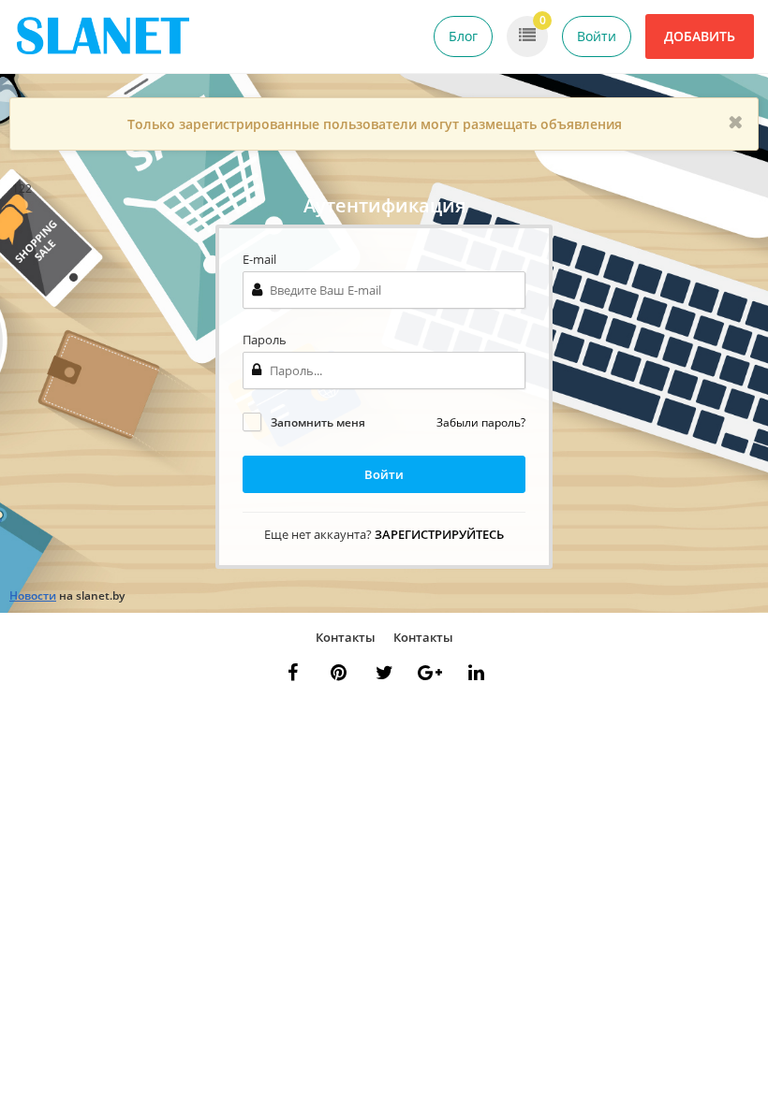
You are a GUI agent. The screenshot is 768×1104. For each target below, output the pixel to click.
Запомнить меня (318, 422)
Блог (463, 36)
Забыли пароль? (480, 422)
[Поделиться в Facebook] (292, 673)
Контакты (346, 637)
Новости (32, 595)
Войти (596, 36)
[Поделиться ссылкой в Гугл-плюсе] (430, 673)
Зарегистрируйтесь (439, 534)
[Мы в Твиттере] (384, 673)
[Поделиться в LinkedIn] (476, 673)
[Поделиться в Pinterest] (338, 673)
